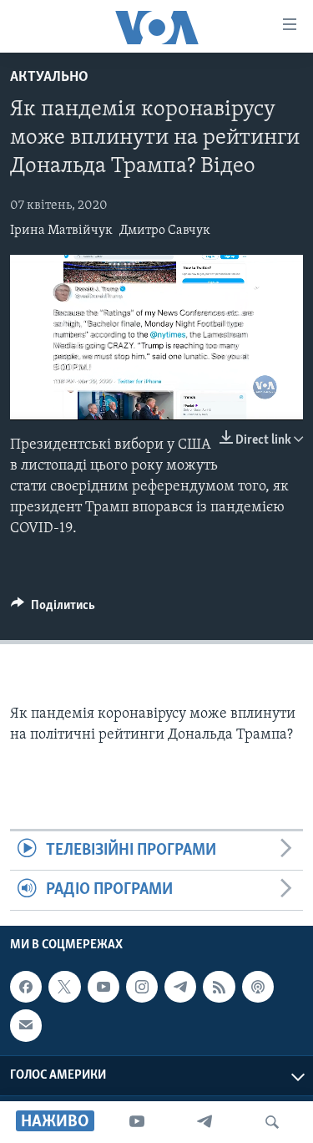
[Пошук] (272, 1122)
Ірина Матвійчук (61, 230)
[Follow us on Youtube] (103, 987)
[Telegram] (204, 1122)
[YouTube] (137, 1122)
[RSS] (219, 987)
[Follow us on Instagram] (142, 987)
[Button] (53, 609)
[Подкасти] (258, 987)
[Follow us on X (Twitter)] (64, 987)
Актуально (49, 77)
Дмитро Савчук (164, 230)
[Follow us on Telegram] (180, 987)
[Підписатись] (26, 1025)
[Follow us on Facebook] (26, 987)
